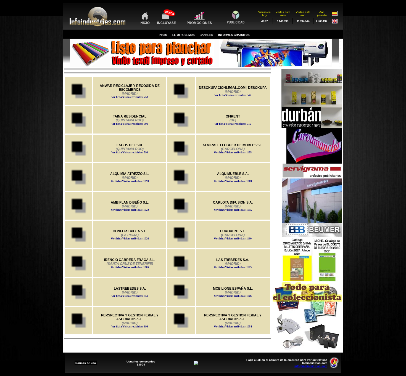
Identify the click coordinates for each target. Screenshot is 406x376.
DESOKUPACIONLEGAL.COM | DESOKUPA (233, 91)
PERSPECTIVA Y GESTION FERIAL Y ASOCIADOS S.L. (130, 320)
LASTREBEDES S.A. (129, 292)
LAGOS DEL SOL (129, 148)
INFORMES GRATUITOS (234, 34)
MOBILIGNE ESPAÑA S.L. (233, 292)
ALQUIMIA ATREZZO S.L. (129, 177)
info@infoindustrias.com (310, 365)
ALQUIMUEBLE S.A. (233, 177)
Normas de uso (85, 362)
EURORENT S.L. (233, 234)
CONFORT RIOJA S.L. (130, 234)
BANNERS (206, 34)
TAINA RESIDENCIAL (129, 119)
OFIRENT (232, 119)
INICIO (163, 34)
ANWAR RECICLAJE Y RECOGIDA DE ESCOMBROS (130, 91)
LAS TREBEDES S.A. (233, 263)
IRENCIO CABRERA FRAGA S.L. (129, 263)
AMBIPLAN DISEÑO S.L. (130, 206)
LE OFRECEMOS (183, 34)
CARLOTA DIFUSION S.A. (233, 206)
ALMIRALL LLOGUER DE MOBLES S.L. (232, 148)
